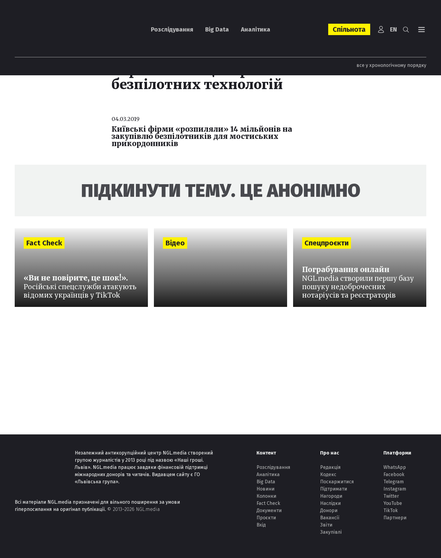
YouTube (392, 503)
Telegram (393, 481)
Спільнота (349, 29)
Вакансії (329, 517)
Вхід (261, 525)
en (393, 29)
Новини (265, 489)
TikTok (390, 510)
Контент (266, 453)
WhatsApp (394, 467)
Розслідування (172, 29)
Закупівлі (331, 532)
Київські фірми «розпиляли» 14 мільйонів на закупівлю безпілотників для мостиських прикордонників (202, 136)
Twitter (391, 496)
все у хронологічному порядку (391, 65)
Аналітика (255, 29)
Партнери (394, 517)
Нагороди (331, 496)
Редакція (330, 467)
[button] (406, 29)
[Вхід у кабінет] (381, 29)
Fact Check (268, 503)
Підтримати (333, 489)
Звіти (326, 525)
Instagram (394, 489)
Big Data (217, 29)
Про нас (329, 453)
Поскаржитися (337, 481)
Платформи (397, 453)
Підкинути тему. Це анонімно (220, 190)
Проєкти (266, 517)
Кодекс (328, 474)
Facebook (393, 474)
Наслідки (330, 503)
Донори (329, 510)
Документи (269, 510)
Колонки (266, 496)
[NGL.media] (48, 30)
